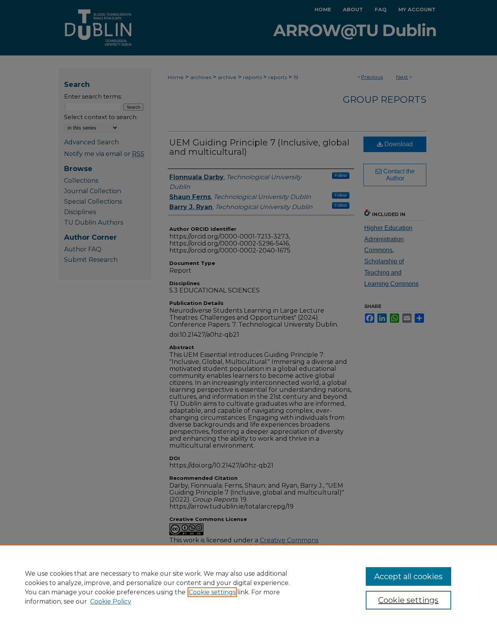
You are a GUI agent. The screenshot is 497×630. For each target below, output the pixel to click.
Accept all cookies (408, 576)
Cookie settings (212, 592)
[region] (248, 587)
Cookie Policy (110, 601)
